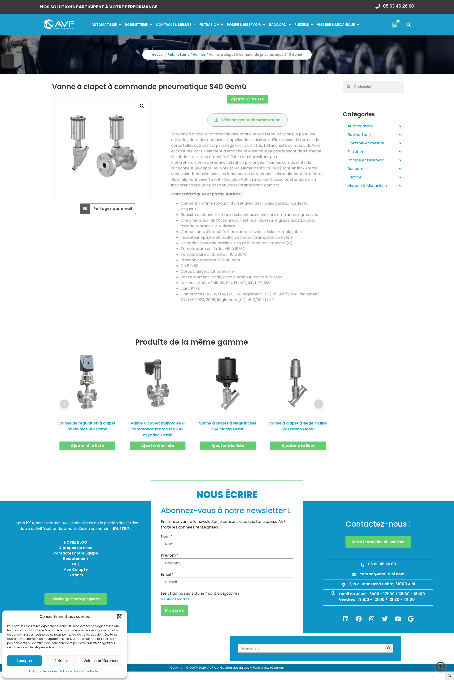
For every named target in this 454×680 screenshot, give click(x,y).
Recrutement (75, 558)
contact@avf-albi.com (382, 574)
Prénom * (170, 555)
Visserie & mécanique (336, 24)
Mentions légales (175, 599)
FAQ (75, 564)
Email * (167, 574)
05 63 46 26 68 (398, 6)
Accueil (158, 54)
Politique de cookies (43, 671)
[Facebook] (359, 618)
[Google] (411, 618)
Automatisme (104, 24)
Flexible (302, 24)
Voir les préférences (101, 660)
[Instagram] (372, 618)
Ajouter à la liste (247, 99)
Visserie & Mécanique (367, 185)
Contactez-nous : (378, 524)
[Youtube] (398, 618)
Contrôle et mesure (366, 143)
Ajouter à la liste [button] (87, 445)
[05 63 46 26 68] (377, 4)
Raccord (277, 24)
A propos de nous (75, 547)
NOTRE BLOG (75, 542)
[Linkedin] (346, 618)
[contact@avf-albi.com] (354, 575)
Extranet (75, 574)
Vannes (199, 54)
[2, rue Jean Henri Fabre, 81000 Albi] (343, 585)
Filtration (209, 24)
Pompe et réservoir (366, 160)
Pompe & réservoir (244, 24)
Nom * (166, 536)
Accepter (24, 660)
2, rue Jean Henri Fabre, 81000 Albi (382, 584)
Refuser (61, 660)
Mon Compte (75, 569)
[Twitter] (385, 618)
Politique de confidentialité (79, 671)
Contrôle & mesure (173, 24)
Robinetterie (136, 24)
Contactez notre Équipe (75, 553)
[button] (119, 616)
